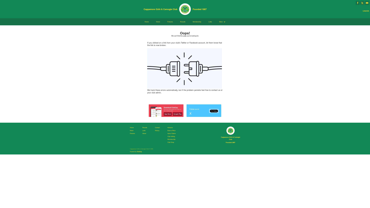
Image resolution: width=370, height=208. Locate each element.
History (157, 130)
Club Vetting (171, 136)
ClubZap (139, 151)
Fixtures (170, 22)
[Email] (367, 3)
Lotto (210, 22)
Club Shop (170, 142)
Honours (170, 127)
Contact (157, 127)
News (158, 22)
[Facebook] (358, 3)
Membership (197, 22)
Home (147, 22)
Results (182, 22)
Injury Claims (171, 133)
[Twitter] (362, 3)
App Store (167, 114)
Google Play (178, 114)
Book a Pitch (171, 130)
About (144, 133)
